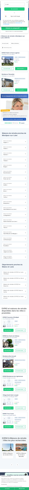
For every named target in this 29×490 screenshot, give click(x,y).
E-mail (6, 4)
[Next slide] (17, 464)
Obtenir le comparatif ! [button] (13, 28)
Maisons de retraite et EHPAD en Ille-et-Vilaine (13, 279)
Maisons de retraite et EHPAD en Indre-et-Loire (13, 297)
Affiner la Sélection (15, 43)
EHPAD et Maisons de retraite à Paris (8, 454)
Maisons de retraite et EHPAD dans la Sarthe (13, 291)
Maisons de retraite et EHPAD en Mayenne (11, 285)
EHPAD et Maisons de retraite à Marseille (21, 455)
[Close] (26, 474)
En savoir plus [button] (7, 68)
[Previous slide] (11, 464)
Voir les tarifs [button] (20, 68)
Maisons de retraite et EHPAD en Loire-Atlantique (13, 273)
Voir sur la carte (5, 43)
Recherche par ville (7, 47)
